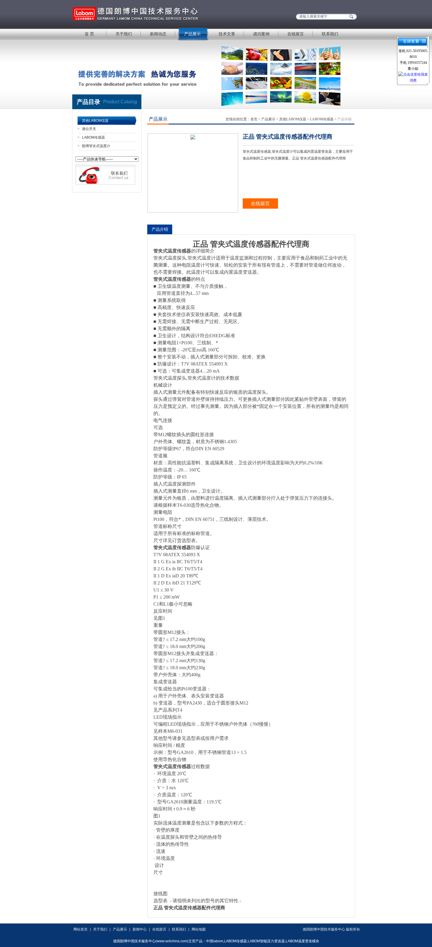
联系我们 (330, 33)
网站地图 (199, 929)
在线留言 (295, 33)
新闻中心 (140, 929)
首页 (253, 119)
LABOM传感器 (93, 137)
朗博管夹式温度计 (96, 146)
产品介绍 (160, 229)
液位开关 (89, 129)
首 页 (89, 33)
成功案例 (261, 33)
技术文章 (227, 33)
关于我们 (123, 33)
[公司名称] (145, 14)
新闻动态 (158, 33)
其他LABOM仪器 (95, 121)
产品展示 (192, 33)
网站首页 (80, 929)
